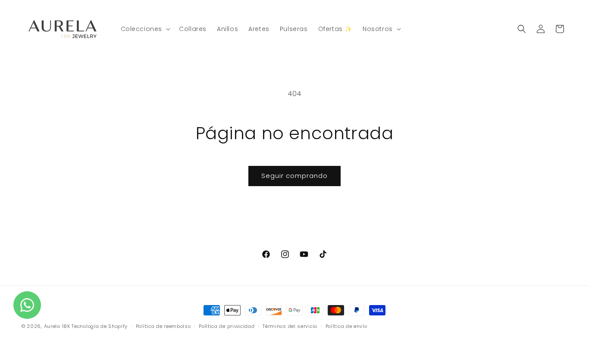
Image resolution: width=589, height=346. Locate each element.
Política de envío (346, 326)
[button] (145, 29)
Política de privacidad (226, 326)
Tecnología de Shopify (100, 326)
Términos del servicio (290, 326)
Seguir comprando (294, 175)
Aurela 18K (58, 326)
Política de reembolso (163, 326)
